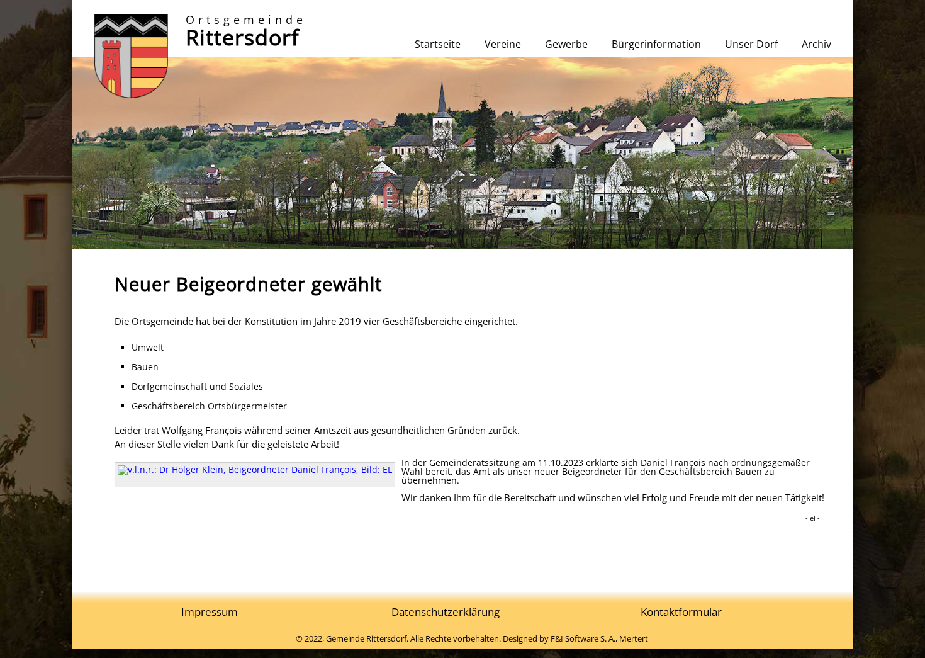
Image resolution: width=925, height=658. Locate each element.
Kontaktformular (681, 611)
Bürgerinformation (656, 44)
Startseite (438, 44)
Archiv (816, 44)
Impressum (209, 611)
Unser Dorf (751, 44)
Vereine (503, 44)
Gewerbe (566, 44)
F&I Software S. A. (583, 638)
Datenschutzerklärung (445, 611)
